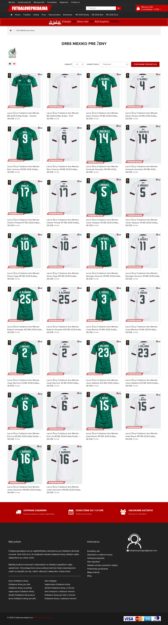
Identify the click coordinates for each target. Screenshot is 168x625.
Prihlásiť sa (75, 2)
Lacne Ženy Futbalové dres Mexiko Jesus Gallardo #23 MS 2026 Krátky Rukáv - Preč (141, 383)
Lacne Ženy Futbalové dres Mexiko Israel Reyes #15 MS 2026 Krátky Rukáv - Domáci (102, 436)
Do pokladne (52, 2)
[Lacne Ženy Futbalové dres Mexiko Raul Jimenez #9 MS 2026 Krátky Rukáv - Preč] (64, 143)
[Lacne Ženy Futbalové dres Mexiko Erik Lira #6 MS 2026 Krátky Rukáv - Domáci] (25, 411)
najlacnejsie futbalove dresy (21, 591)
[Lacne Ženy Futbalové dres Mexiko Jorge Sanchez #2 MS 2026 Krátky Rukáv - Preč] (64, 357)
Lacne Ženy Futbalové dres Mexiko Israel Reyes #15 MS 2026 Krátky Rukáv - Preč (141, 436)
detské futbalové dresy (54, 554)
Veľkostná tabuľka (95, 558)
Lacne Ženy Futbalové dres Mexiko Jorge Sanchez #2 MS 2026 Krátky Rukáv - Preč (63, 383)
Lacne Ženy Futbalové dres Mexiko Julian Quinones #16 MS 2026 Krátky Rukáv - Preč (63, 490)
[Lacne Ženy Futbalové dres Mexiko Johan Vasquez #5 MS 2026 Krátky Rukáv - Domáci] (103, 197)
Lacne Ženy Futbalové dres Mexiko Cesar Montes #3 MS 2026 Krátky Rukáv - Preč (141, 329)
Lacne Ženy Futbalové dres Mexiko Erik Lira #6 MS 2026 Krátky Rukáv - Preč (63, 436)
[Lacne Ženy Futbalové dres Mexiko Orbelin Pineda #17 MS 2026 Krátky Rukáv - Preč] (64, 197)
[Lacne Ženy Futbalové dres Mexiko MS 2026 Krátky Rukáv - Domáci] (25, 90)
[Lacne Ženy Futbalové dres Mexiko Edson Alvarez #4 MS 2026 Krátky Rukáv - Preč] (143, 90)
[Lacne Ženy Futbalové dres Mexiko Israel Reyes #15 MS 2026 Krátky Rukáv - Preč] (143, 411)
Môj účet (12, 2)
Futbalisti (27, 15)
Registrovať (64, 2)
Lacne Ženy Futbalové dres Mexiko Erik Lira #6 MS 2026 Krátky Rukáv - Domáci (23, 436)
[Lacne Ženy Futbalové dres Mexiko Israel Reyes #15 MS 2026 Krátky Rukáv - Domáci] (103, 411)
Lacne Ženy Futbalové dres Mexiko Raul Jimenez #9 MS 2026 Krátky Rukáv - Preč (63, 169)
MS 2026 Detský (82, 15)
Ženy (44, 15)
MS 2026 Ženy (112, 15)
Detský (36, 15)
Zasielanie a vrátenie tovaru (99, 554)
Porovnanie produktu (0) (145, 64)
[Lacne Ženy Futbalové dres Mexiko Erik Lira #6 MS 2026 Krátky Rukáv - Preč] (64, 411)
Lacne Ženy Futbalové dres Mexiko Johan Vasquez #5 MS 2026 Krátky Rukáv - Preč (141, 223)
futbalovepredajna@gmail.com (143, 550)
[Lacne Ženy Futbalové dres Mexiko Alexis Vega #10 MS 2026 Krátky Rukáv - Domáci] (25, 250)
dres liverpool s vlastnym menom (60, 591)
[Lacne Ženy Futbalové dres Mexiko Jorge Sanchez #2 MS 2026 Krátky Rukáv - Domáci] (25, 357)
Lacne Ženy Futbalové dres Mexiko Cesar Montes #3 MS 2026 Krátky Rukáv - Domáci (102, 329)
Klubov (18, 15)
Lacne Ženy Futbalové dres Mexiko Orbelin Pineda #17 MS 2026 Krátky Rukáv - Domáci (23, 223)
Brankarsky (68, 15)
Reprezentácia (54, 15)
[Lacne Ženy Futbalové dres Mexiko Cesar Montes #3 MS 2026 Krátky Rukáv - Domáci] (103, 304)
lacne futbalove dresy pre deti (22, 598)
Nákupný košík (39, 2)
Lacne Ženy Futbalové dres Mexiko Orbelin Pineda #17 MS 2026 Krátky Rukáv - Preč (63, 223)
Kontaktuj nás (93, 551)
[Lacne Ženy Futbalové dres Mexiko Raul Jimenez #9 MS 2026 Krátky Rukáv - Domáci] (25, 143)
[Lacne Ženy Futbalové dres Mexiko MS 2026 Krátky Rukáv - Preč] (64, 90)
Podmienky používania (97, 568)
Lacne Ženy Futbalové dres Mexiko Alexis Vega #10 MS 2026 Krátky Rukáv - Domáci (23, 276)
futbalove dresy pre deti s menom (60, 595)
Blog (89, 576)
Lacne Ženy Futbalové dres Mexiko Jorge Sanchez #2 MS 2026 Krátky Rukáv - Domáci (23, 383)
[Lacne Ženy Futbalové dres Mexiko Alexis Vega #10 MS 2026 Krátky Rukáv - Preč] (64, 250)
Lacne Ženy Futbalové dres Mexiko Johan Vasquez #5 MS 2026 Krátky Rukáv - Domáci (102, 223)
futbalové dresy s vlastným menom (60, 598)
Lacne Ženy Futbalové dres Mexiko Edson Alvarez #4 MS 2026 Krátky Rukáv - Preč (141, 116)
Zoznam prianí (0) (24, 2)
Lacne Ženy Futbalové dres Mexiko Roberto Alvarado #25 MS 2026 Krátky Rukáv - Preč (64, 329)
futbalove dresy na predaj (20, 588)
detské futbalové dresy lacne (22, 595)
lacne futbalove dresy (18, 581)
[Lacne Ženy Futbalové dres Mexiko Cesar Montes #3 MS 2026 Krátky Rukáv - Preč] (143, 304)
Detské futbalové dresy (43, 617)
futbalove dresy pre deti (19, 584)
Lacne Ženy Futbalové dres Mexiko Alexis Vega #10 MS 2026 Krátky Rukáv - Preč (63, 276)
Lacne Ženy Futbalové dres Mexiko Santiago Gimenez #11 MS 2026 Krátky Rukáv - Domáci (103, 276)
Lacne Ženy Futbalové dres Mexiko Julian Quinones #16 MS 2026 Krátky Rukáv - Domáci (24, 490)
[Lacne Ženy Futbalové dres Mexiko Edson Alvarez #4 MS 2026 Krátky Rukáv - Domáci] (103, 90)
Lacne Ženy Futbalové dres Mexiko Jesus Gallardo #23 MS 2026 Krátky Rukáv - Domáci (102, 383)
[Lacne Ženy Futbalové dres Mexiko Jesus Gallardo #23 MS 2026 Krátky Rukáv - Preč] (143, 357)
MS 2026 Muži (97, 15)
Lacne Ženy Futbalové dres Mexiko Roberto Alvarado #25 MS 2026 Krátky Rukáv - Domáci (24, 329)
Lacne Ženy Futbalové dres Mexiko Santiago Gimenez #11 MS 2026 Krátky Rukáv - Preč (142, 276)
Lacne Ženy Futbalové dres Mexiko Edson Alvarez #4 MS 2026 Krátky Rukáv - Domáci (102, 116)
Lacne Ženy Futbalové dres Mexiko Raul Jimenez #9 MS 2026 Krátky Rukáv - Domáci (23, 169)
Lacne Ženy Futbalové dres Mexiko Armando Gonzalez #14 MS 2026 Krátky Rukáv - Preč (141, 169)
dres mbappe (51, 581)
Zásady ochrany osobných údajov (102, 565)
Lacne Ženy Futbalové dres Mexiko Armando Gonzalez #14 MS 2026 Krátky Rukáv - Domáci (102, 169)
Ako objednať (93, 561)
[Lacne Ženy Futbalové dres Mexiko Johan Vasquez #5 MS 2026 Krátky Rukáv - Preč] (143, 197)
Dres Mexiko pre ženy (25, 30)
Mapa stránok (93, 572)
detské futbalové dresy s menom (59, 588)
